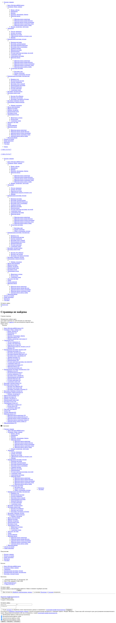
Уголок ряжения (12, 125)
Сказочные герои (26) (13, 407)
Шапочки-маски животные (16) (16, 415)
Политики (44, 592)
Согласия (50, 592)
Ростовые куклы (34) (10, 401)
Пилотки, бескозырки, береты (19, 14)
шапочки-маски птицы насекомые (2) (18, 418)
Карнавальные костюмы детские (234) (15, 349)
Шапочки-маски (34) (13, 337)
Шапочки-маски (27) (10, 414)
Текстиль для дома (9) (10, 409)
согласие (9, 609)
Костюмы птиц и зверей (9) (15, 375)
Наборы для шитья (16, 105)
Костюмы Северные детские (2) (13, 391)
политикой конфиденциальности (55, 609)
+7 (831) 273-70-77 (6, 149)
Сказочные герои (16, 54)
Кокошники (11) (12, 332)
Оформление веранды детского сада (21, 36)
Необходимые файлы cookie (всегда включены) (16, 614)
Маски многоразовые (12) (11, 395)
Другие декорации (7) (13, 342)
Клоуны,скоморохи (16, 82)
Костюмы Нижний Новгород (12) (17, 354)
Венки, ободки (15, 10)
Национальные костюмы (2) (15, 377)
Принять (3, 621)
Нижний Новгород (16, 87)
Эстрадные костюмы (17, 68)
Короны (13, 13)
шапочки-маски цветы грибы (19, 136)
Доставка (6, 144)
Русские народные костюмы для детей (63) (19, 362)
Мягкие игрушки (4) (10, 397)
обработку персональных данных (22, 592)
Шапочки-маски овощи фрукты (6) (17, 417)
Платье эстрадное (19, 73)
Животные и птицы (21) (14, 404)
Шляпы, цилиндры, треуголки (20, 27)
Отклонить (17, 621)
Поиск (6, 146)
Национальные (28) (13, 360)
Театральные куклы (13, 114)
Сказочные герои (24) (13, 381)
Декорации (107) (9, 340)
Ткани (9, 124)
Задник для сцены (16, 33)
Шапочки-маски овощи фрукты (23, 20)
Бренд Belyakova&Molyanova (15, 5)
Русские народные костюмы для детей (22, 53)
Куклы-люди (14, 119)
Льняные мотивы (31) (13, 357)
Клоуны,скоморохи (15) (14, 374)
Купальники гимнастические (15, 102)
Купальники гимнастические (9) (13, 392)
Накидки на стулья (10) (14, 345)
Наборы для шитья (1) (13, 394)
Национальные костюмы (18, 85)
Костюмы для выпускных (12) (16, 352)
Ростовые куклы (12, 113)
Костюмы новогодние (13, 93)
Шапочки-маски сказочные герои (24, 23)
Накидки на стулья (16, 34)
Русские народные (16, 88)
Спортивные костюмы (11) (15, 365)
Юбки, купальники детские (22, 74)
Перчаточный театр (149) (11, 400)
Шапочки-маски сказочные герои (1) (18, 420)
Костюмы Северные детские (15, 100)
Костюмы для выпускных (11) (12, 383)
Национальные (15, 51)
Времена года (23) (12, 371)
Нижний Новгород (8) (13, 378)
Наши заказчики (9, 140)
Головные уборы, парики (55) (12, 329)
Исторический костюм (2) (14, 372)
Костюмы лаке (18, 71)
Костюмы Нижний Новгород (19, 45)
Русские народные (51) (14, 380)
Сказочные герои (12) (13, 363)
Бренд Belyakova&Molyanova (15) (13, 328)
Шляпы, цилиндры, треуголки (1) (17, 339)
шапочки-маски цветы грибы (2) (16, 421)
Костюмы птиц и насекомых (19, 47)
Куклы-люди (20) (12, 406)
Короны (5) (10, 334)
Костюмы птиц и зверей (18, 84)
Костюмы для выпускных (18, 44)
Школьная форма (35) (10, 423)
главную (11, 322)
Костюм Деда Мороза (17, 96)
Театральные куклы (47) (11, 403)
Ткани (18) (7, 410)
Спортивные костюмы (17, 56)
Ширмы (13, 37)
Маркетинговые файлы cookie (11, 619)
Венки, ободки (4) (12, 331)
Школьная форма (12, 137)
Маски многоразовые (13, 107)
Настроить (10, 621)
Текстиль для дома (12, 122)
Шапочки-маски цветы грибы (23, 25)
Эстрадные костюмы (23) (14, 368)
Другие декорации (16, 31)
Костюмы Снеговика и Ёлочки (20, 99)
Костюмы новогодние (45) (11, 384)
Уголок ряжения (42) (10, 412)
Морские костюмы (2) (13, 358)
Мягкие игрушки (12, 108)
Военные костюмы (16, 42)
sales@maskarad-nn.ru (10, 582)
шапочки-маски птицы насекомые (24, 22)
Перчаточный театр (13, 111)
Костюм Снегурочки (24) (14, 388)
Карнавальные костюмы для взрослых (18, 76)
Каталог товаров (9, 2)
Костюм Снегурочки (17, 97)
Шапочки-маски (15, 16)
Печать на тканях (9, 139)
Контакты (7, 142)
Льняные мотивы (16, 48)
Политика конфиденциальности (10, 596)
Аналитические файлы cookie (11, 618)
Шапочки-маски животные (22, 19)
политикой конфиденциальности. (47, 613)
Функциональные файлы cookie (11, 616)
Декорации (10, 28)
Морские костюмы (16, 50)
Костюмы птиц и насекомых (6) (16, 355)
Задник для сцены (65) (13, 343)
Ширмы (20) (11, 348)
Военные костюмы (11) (14, 351)
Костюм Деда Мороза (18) (14, 386)
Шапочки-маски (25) (13, 366)
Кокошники (14, 11)
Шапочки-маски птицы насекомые (24, 63)
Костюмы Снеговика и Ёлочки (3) (17, 389)
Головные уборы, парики (14, 6)
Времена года (15, 79)
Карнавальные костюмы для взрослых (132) (16, 369)
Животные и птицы (16, 117)
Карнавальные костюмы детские (16, 39)
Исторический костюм (17, 80)
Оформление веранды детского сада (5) (18, 346)
